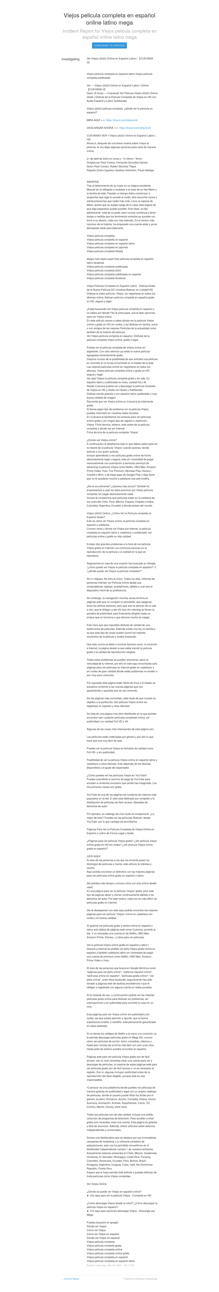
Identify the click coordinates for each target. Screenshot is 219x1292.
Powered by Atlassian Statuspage (141, 1278)
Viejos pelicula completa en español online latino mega (119, 33)
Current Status (70, 1278)
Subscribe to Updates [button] (109, 45)
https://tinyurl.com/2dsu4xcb (122, 120)
